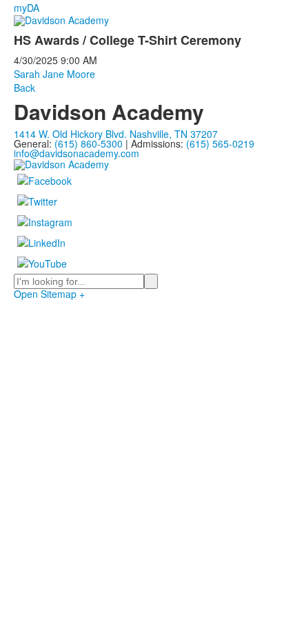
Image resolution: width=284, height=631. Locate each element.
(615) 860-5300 (88, 143)
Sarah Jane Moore (54, 74)
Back (24, 87)
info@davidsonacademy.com (76, 153)
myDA (26, 7)
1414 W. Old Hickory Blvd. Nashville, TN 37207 (116, 134)
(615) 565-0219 (220, 143)
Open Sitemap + (49, 294)
